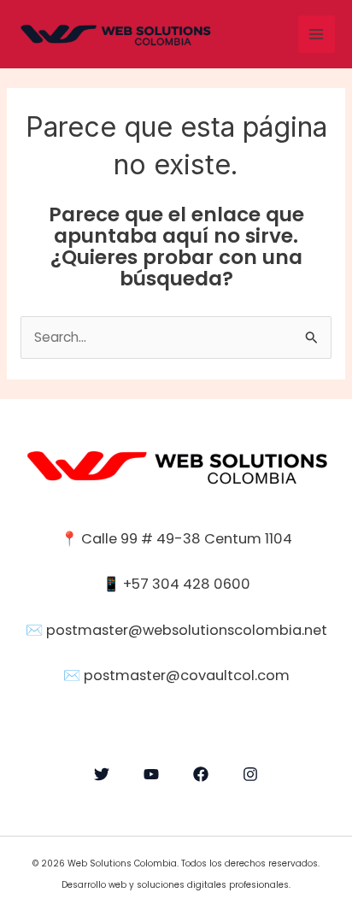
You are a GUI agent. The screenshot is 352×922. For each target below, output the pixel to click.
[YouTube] (151, 774)
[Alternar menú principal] (316, 33)
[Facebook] (200, 774)
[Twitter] (101, 774)
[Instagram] (250, 774)
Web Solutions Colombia (122, 863)
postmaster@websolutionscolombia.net (186, 630)
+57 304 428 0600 (185, 584)
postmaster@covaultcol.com (187, 675)
